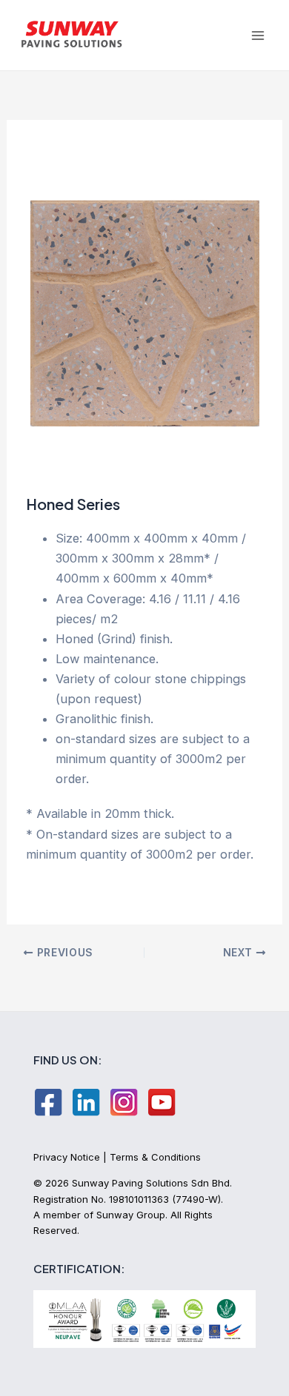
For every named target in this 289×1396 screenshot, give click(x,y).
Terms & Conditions (155, 1157)
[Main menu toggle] (257, 35)
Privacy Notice (66, 1157)
